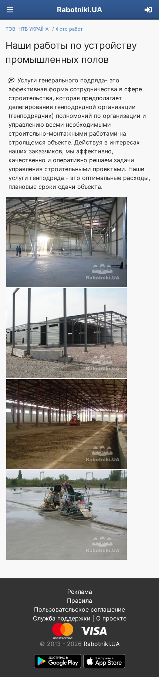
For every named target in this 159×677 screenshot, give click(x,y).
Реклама (79, 591)
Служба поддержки (62, 618)
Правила (79, 600)
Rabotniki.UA (79, 9)
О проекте (111, 618)
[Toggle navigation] (10, 9)
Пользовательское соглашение (79, 609)
